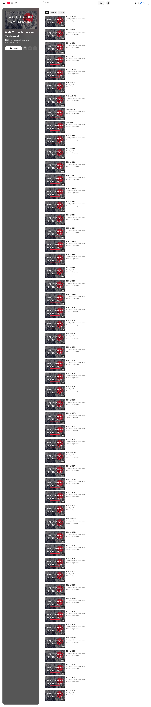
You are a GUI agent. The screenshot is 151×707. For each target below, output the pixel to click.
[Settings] (135, 3)
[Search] (101, 3)
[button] (21, 20)
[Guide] (3, 3)
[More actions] (35, 48)
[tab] (47, 12)
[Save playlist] (25, 48)
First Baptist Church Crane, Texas (75, 19)
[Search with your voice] (108, 3)
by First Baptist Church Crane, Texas (18, 40)
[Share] (30, 48)
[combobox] (71, 3)
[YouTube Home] (12, 3)
